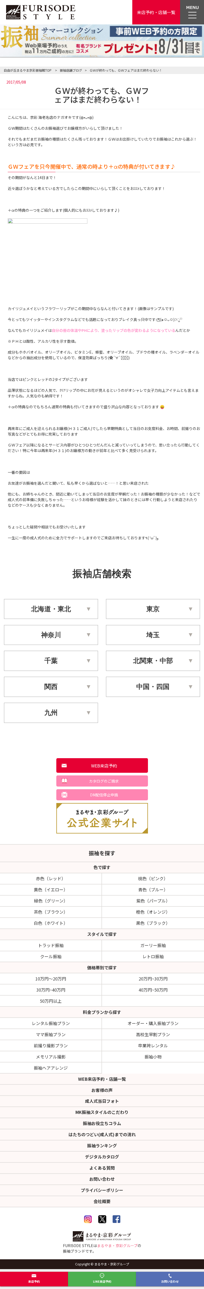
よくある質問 (102, 1168)
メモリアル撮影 (51, 1056)
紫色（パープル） (153, 900)
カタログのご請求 (104, 781)
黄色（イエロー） (51, 889)
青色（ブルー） (153, 889)
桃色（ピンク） (153, 878)
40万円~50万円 (153, 990)
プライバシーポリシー (102, 1190)
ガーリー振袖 (153, 945)
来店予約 (34, 1281)
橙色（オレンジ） (153, 912)
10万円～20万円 (50, 978)
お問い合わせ (170, 1281)
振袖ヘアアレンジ (51, 1068)
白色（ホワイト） (51, 923)
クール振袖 (50, 956)
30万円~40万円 (50, 990)
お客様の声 (102, 1090)
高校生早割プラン (153, 1034)
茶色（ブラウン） (51, 912)
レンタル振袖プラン (51, 1023)
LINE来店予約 (102, 1281)
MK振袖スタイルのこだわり (102, 1112)
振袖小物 (153, 1056)
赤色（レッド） (51, 878)
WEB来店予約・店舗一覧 (102, 1079)
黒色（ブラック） (153, 923)
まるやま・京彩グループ (117, 1245)
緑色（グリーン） (51, 900)
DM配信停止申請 (104, 794)
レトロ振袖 (153, 956)
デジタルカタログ (102, 1156)
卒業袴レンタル (153, 1045)
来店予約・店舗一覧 (156, 12)
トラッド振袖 (50, 945)
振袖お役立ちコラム (102, 1123)
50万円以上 (51, 1001)
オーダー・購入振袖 (153, 1023)
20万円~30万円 (153, 978)
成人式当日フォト (102, 1101)
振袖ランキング (102, 1145)
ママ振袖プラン (51, 1034)
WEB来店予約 (104, 765)
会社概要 (102, 1201)
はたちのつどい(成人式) (102, 1134)
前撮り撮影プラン (51, 1045)
